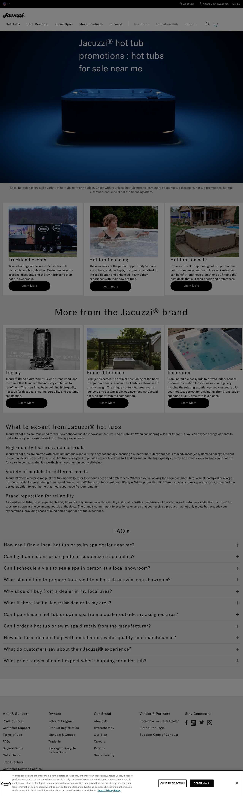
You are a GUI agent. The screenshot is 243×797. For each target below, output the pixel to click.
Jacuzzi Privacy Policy (109, 790)
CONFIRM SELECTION (172, 783)
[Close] (237, 783)
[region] (121, 783)
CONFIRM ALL (201, 783)
